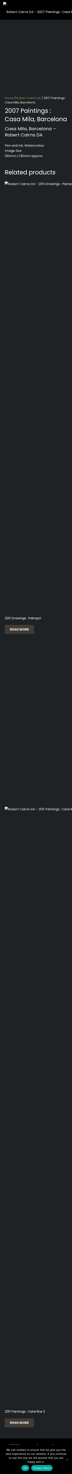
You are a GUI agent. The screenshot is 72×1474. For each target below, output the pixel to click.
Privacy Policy (42, 1468)
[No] (67, 1459)
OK (25, 1468)
